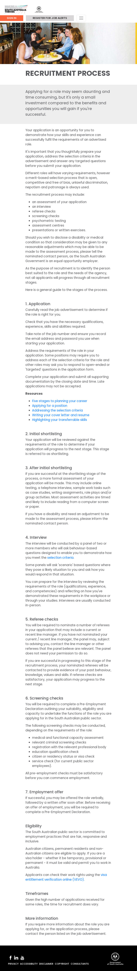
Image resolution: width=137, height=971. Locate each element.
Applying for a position (49, 405)
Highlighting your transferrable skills (59, 420)
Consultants (80, 963)
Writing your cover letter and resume (60, 415)
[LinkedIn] (16, 957)
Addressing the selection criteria (57, 410)
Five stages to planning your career (59, 401)
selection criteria (60, 557)
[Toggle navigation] (81, 18)
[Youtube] (22, 957)
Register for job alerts (50, 18)
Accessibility (29, 963)
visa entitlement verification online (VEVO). (66, 877)
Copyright (62, 963)
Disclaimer (46, 963)
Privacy (13, 963)
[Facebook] (10, 957)
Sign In (11, 18)
